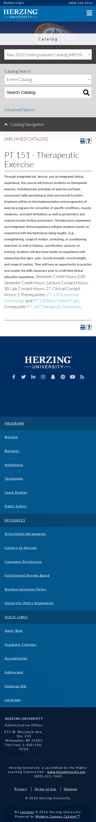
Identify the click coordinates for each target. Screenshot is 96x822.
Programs (14, 423)
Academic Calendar (21, 644)
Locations (13, 700)
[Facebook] (14, 377)
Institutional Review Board (27, 575)
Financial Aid (15, 686)
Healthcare (14, 465)
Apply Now (14, 630)
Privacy (20, 789)
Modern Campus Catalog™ (57, 816)
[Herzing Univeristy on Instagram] (43, 377)
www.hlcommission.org (66, 772)
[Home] (19, 14)
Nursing (11, 437)
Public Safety (16, 506)
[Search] (86, 92)
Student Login (13, 2)
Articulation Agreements (25, 534)
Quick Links (16, 617)
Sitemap (70, 789)
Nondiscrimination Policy (25, 589)
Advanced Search (19, 109)
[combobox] (48, 54)
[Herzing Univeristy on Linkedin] (33, 377)
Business (12, 451)
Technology (14, 478)
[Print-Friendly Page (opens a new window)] (82, 141)
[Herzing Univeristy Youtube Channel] (73, 377)
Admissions (14, 672)
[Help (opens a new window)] (88, 141)
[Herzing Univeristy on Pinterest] (63, 377)
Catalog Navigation (27, 124)
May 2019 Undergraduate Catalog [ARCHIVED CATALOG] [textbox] (49, 54)
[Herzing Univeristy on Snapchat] (53, 377)
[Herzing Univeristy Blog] (82, 377)
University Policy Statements (29, 603)
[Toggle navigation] (89, 12)
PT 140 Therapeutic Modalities (54, 306)
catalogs (27, 812)
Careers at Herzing (21, 548)
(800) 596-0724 (81, 3)
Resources (15, 520)
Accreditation (16, 658)
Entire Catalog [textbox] (19, 79)
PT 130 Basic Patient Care (56, 300)
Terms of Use (45, 789)
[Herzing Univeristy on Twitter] (24, 377)
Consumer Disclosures (23, 561)
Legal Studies (16, 492)
